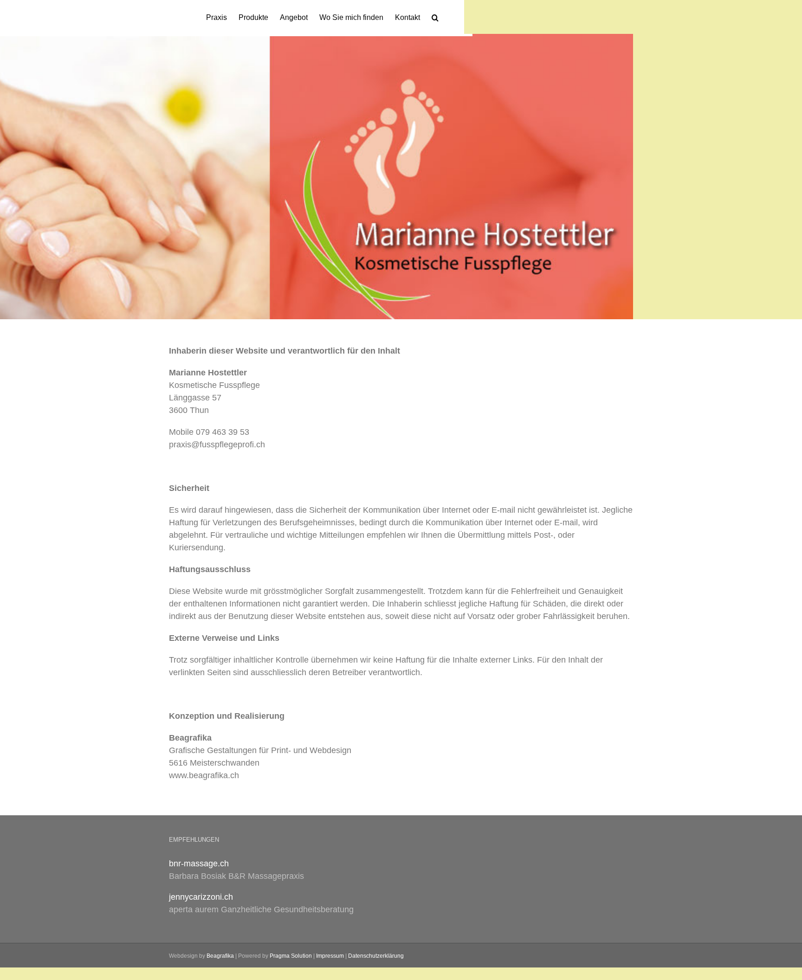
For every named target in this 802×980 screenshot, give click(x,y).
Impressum (330, 956)
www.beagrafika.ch (204, 775)
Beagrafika (220, 956)
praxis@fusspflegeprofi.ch (217, 444)
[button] (435, 17)
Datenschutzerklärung (376, 956)
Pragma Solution (291, 956)
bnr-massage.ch (199, 863)
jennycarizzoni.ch (201, 897)
